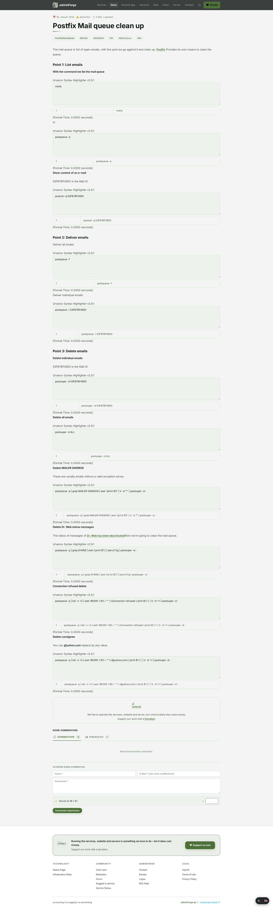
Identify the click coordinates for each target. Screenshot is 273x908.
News (114, 4)
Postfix (160, 49)
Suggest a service (105, 883)
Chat (155, 4)
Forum (176, 4)
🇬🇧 (265, 900)
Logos (142, 879)
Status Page (59, 869)
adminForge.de (188, 902)
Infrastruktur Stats (62, 874)
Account (144, 4)
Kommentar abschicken (67, 810)
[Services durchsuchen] (199, 5)
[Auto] (259, 900)
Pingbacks (96, 737)
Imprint (185, 869)
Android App (128, 4)
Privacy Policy (189, 879)
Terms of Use (189, 874)
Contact (189, 4)
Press (166, 4)
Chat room (101, 869)
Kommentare (66, 737)
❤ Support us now (200, 845)
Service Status (103, 888)
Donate (142, 874)
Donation (150, 718)
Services (101, 4)
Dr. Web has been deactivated (106, 535)
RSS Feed (144, 883)
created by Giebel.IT (210, 902)
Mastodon (101, 874)
